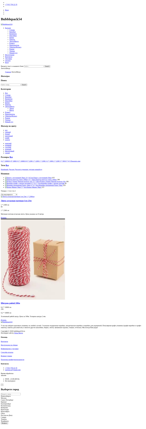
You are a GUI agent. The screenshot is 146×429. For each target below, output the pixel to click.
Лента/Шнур (14, 41)
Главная (8, 72)
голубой (8, 147)
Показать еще (75, 161)
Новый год (13, 53)
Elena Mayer (18, 333)
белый (7, 134)
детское (32, 169)
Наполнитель (14, 45)
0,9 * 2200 (29, 161)
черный (8, 132)
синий (7, 153)
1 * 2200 (36, 161)
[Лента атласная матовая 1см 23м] (17, 196)
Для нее (12, 169)
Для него (18, 169)
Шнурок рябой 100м (10, 303)
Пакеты (12, 39)
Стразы (12, 30)
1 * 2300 (42, 161)
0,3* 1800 (13, 161)
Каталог (8, 28)
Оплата (7, 60)
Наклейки (13, 36)
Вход (7, 10)
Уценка (12, 51)
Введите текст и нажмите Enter (12, 66)
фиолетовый (9, 151)
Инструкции (9, 55)
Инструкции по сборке (9, 345)
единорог (25, 169)
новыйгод (38, 169)
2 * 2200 (56, 161)
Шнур (11, 110)
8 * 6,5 (68, 161)
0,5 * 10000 (21, 161)
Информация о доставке (9, 349)
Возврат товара (6, 356)
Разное (11, 49)
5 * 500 (62, 161)
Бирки (11, 37)
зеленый (8, 149)
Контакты (8, 57)
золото (7, 140)
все (6, 130)
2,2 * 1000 (49, 161)
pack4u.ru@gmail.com (13, 370)
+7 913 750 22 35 (11, 4)
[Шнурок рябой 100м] (33, 299)
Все (6, 93)
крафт (7, 138)
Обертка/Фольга (15, 47)
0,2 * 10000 (5, 161)
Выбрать (4, 423)
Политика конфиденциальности (12, 359)
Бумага (12, 43)
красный (8, 143)
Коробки (12, 32)
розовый (8, 145)
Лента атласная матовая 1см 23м (16, 201)
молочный (9, 136)
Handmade (5, 169)
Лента (11, 108)
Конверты (13, 34)
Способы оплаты (7, 352)
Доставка (8, 59)
